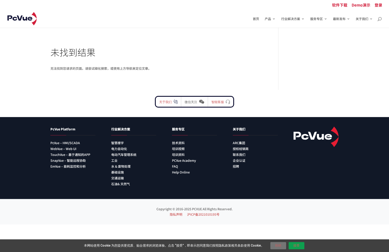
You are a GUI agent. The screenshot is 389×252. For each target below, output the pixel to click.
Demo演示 (361, 5)
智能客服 (217, 101)
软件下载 (339, 5)
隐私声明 (176, 214)
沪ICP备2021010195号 (203, 214)
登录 (378, 5)
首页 (256, 19)
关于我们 (362, 19)
